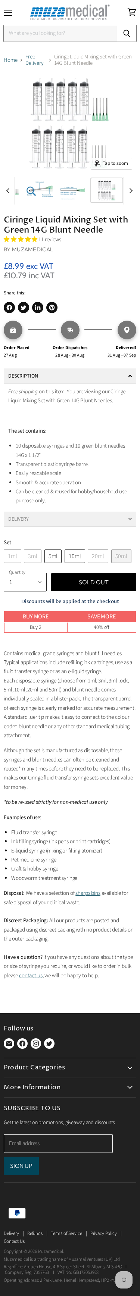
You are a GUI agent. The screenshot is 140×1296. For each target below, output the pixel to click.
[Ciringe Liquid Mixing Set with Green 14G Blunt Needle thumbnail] (39, 190)
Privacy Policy (103, 1233)
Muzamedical (32, 249)
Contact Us (14, 1241)
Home (10, 60)
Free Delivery (34, 60)
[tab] (70, 376)
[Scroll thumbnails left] (9, 191)
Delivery (11, 1233)
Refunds (35, 1233)
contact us (31, 975)
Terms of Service (66, 1233)
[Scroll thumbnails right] (130, 191)
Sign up (21, 1165)
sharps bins (87, 893)
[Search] (127, 33)
